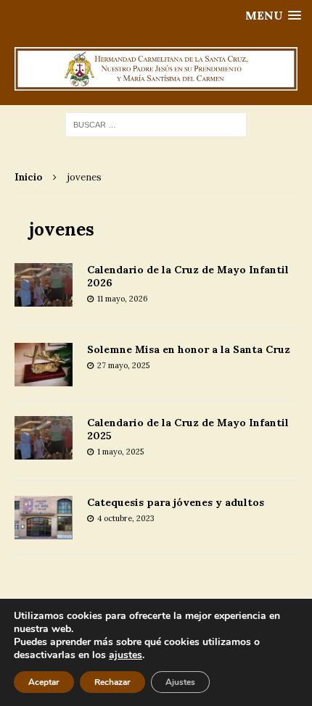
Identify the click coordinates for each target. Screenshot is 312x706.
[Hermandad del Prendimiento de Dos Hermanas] (156, 69)
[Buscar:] (156, 123)
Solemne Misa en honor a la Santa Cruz (188, 349)
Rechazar (112, 682)
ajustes (125, 655)
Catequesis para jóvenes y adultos (175, 502)
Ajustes (180, 682)
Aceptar (43, 682)
